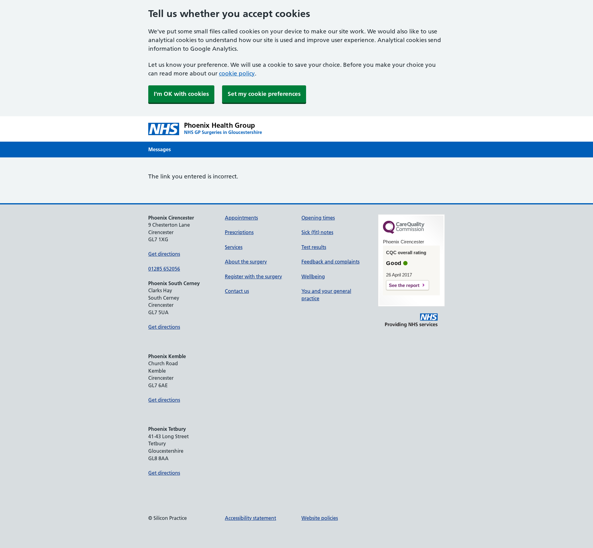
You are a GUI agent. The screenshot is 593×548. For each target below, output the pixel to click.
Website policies (319, 518)
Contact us (237, 291)
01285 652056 (164, 269)
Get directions (164, 254)
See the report (404, 285)
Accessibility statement (250, 518)
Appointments (241, 218)
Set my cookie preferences (264, 93)
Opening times (318, 218)
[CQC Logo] (403, 232)
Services (233, 247)
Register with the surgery (253, 276)
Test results (313, 247)
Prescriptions (239, 232)
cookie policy (237, 73)
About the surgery (246, 262)
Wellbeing (313, 276)
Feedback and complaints (330, 262)
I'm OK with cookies (181, 93)
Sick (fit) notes (317, 232)
